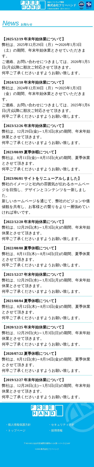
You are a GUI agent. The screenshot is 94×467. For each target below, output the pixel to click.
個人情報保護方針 (19, 424)
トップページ (17, 430)
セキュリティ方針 (62, 424)
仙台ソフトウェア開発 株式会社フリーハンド (33, 4)
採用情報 (57, 430)
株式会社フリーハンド (50, 449)
